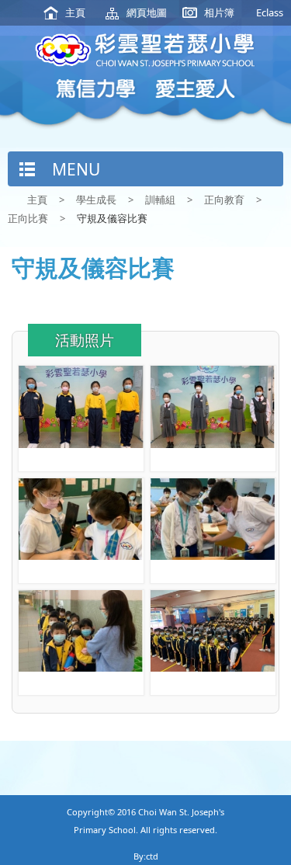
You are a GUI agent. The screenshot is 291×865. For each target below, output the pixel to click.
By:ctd (145, 856)
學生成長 (96, 200)
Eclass (269, 12)
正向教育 (224, 200)
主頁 (75, 12)
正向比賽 (28, 218)
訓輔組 (160, 200)
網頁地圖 (146, 12)
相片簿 (219, 12)
